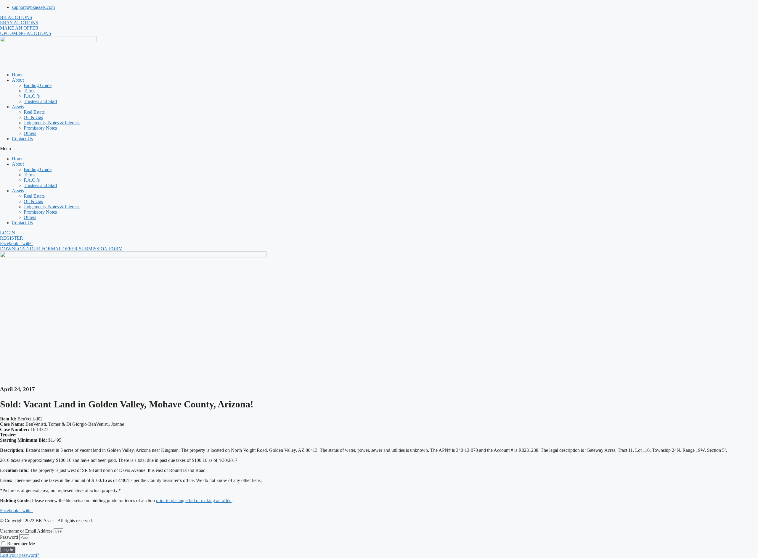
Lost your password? (19, 555)
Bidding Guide (38, 85)
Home (17, 74)
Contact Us (22, 138)
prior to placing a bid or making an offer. (194, 500)
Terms (29, 90)
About (18, 80)
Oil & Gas (33, 117)
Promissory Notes (40, 127)
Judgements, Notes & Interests (52, 122)
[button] (379, 148)
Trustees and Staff (40, 101)
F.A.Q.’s (32, 96)
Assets (18, 106)
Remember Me (20, 543)
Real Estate (34, 111)
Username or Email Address (26, 530)
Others (30, 133)
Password (9, 537)
